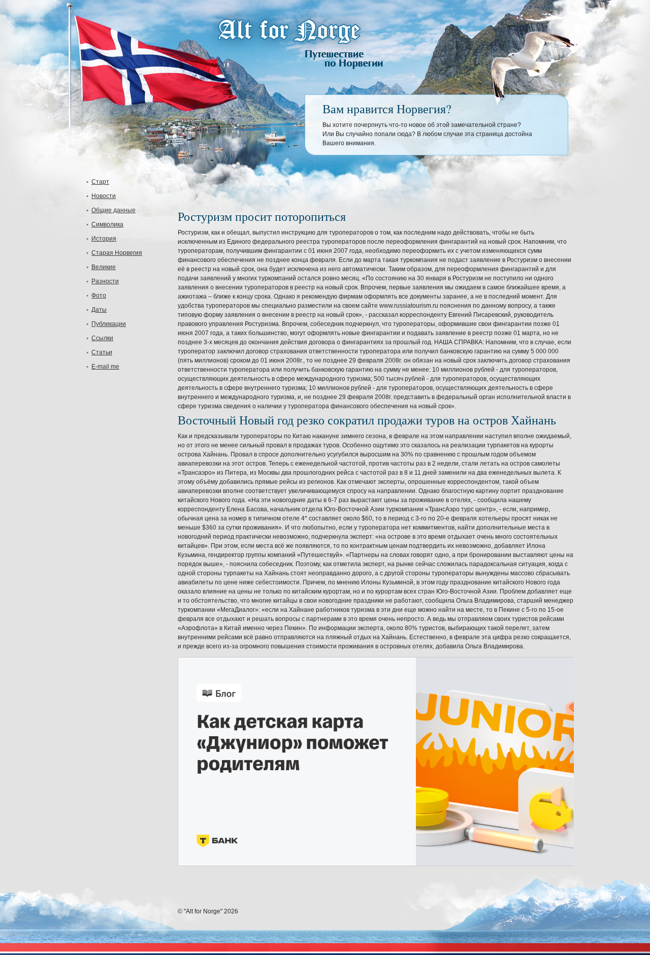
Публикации (108, 323)
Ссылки (102, 338)
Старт (100, 181)
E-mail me (105, 366)
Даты (99, 309)
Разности (105, 281)
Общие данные (113, 210)
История (103, 238)
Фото (98, 295)
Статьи (101, 352)
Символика (107, 224)
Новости (103, 196)
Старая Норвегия (116, 252)
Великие (103, 267)
